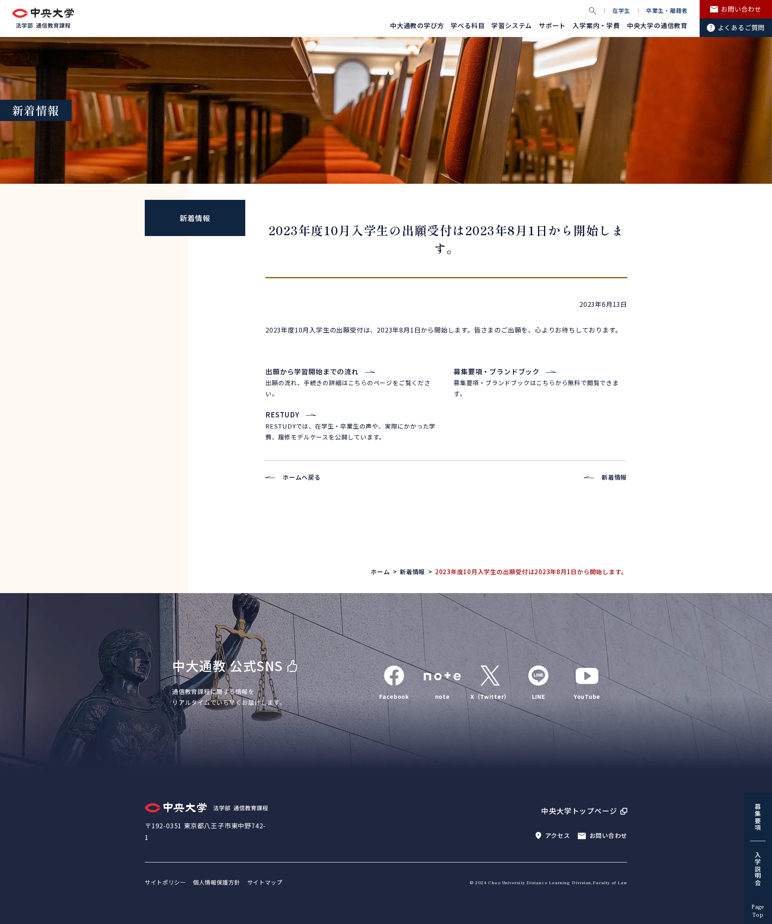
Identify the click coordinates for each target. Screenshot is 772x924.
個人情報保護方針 (216, 882)
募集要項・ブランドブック (497, 371)
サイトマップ (265, 882)
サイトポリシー (165, 882)
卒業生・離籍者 (667, 10)
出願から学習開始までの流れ (312, 371)
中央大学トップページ (579, 810)
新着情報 (195, 218)
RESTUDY (282, 414)
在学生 (621, 10)
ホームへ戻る (302, 477)
